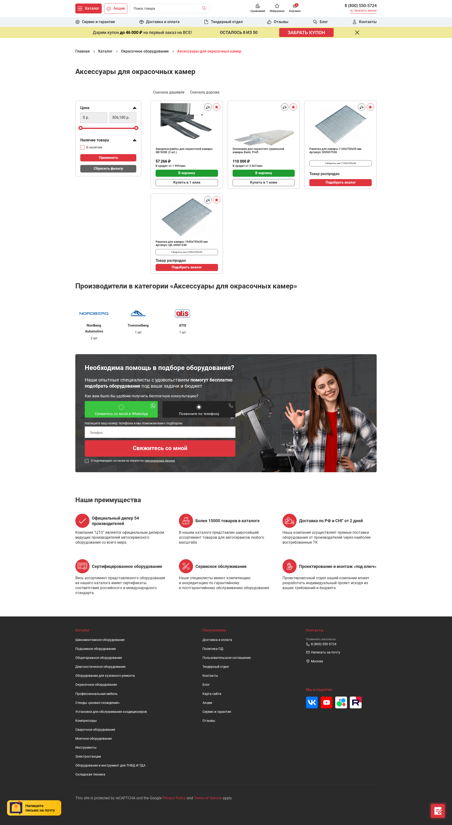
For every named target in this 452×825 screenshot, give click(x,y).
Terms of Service (208, 798)
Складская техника (90, 774)
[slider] (80, 128)
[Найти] (205, 8)
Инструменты (86, 747)
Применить (108, 158)
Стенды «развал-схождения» (97, 703)
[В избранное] (216, 107)
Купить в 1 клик (186, 182)
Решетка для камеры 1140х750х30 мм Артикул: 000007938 (335, 150)
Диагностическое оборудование (100, 667)
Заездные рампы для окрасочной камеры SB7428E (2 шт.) (184, 150)
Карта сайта (211, 694)
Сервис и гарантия (216, 712)
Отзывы (208, 720)
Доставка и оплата (217, 640)
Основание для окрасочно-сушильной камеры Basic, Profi (258, 150)
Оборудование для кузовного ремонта (105, 675)
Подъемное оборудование (95, 649)
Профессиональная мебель (96, 694)
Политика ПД (212, 649)
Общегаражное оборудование (98, 658)
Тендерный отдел (215, 667)
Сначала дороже (204, 92)
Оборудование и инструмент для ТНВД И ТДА (110, 765)
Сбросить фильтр (108, 168)
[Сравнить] (208, 107)
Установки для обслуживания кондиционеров (111, 712)
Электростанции (88, 756)
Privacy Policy (174, 798)
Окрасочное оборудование (96, 684)
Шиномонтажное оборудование (100, 640)
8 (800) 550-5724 (361, 5)
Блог (206, 684)
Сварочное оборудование (95, 729)
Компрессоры (86, 720)
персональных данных (160, 460)
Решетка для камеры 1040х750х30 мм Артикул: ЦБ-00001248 (182, 243)
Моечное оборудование (93, 738)
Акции (207, 703)
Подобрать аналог (341, 182)
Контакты (210, 675)
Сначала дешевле (168, 92)
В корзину (186, 173)
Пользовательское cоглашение (226, 658)
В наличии (94, 147)
